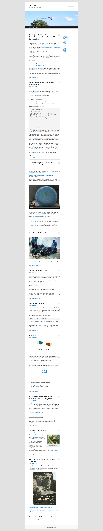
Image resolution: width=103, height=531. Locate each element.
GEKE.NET (34, 389)
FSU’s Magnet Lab (44, 212)
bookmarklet (37, 362)
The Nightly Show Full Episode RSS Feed (36, 417)
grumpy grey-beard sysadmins (42, 153)
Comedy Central (55, 405)
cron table (45, 315)
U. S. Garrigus (40, 512)
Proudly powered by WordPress (51, 527)
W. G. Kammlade (33, 512)
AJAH (58, 407)
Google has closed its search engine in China (37, 274)
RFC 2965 (39, 46)
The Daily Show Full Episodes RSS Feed (36, 412)
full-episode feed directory (38, 422)
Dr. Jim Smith (39, 213)
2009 (65, 43)
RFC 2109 (35, 46)
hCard (33, 135)
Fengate (55, 261)
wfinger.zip (35, 95)
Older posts (31, 523)
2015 (65, 50)
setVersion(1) (55, 44)
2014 (65, 49)
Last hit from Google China (38, 270)
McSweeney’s (44, 355)
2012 (65, 47)
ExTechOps (33, 5)
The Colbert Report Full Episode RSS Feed (36, 414)
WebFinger (31, 88)
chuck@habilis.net (35, 148)
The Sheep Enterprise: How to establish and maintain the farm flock (40, 507)
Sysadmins (48, 309)
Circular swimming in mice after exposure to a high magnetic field (41, 175)
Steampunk (37, 261)
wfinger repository (39, 103)
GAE (29, 60)
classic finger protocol (43, 90)
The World (35, 140)
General (33, 227)
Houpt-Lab (35, 172)
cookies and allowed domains (37, 67)
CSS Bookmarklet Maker (43, 389)
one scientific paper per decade (52, 218)
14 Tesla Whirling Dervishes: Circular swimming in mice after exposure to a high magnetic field (41, 165)
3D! (44, 371)
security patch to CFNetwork (54, 65)
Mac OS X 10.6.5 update (40, 65)
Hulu (30, 405)
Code (32, 77)
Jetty (32, 60)
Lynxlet (41, 434)
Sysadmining (34, 298)
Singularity (34, 465)
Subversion (41, 436)
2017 (65, 52)
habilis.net (41, 276)
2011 (65, 46)
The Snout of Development (37, 430)
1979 (29, 263)
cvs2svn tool (35, 437)
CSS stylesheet (43, 362)
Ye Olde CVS (31, 436)
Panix (40, 140)
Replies (35, 425)
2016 (65, 51)
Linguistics (33, 265)
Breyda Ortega (37, 216)
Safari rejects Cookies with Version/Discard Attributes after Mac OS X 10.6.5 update (42, 37)
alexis (31, 140)
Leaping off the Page (53, 355)
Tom (29, 210)
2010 (65, 44)
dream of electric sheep (33, 467)
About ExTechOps (35, 27)
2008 (65, 42)
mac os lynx (54, 277)
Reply (35, 157)
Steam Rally (51, 261)
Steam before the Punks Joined (39, 233)
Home (30, 27)
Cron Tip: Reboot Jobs (36, 303)
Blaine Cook (42, 106)
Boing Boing (31, 355)
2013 (65, 48)
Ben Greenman (31, 356)
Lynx (32, 445)
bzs (58, 139)
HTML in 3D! (33, 336)
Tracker (53, 180)
